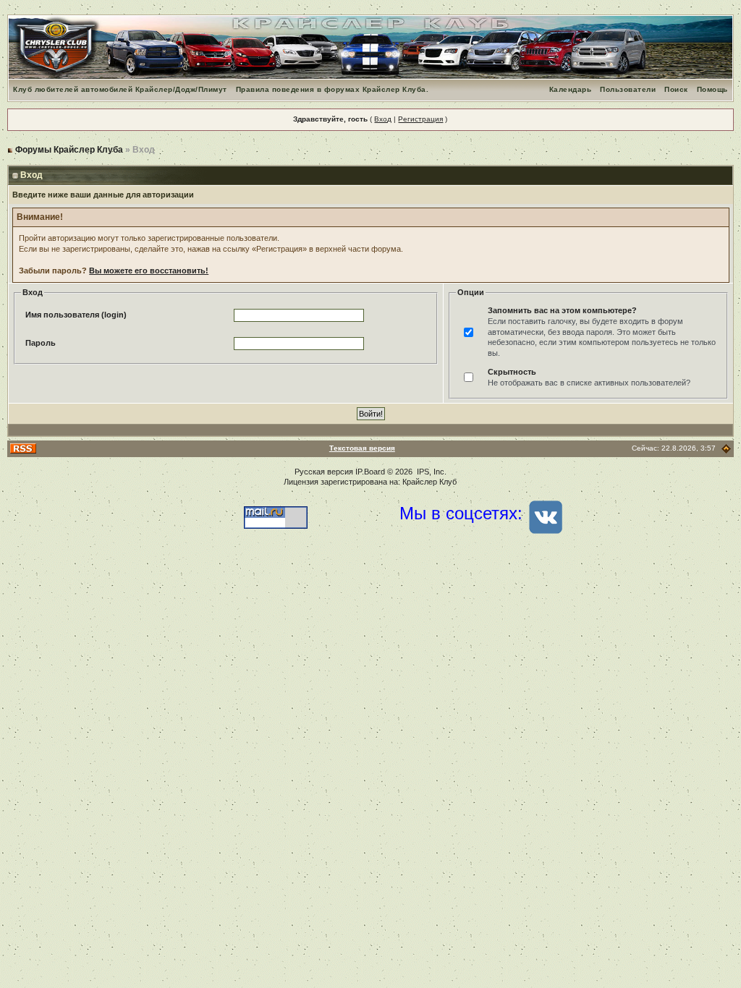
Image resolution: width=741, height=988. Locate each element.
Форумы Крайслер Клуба (69, 150)
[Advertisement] (370, 671)
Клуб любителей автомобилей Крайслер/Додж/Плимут (120, 89)
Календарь (570, 89)
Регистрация (420, 119)
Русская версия (324, 471)
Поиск (676, 89)
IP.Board (370, 471)
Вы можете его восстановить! (148, 270)
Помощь (712, 89)
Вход (382, 119)
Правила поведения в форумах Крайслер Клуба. (332, 89)
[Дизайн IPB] (726, 448)
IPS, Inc (430, 471)
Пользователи (628, 89)
